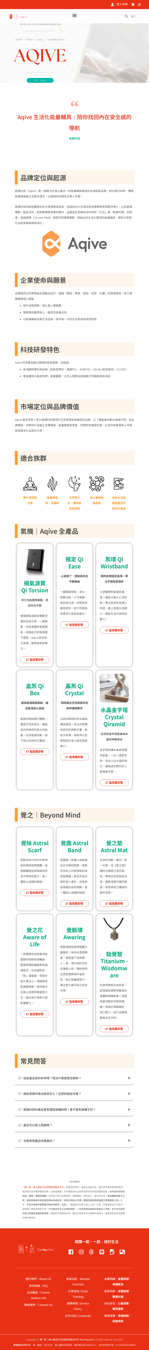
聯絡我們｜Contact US (38, 1305)
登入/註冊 (122, 4)
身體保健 (123, 1279)
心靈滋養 (123, 1303)
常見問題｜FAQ (38, 1286)
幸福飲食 (117, 1284)
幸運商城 (123, 1291)
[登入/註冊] (112, 4)
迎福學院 (117, 1321)
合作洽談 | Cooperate (78, 1315)
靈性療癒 (117, 1309)
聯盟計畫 (117, 1296)
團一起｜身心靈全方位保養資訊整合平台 (44, 1187)
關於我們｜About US (38, 1279)
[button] (74, 15)
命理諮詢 (123, 1315)
